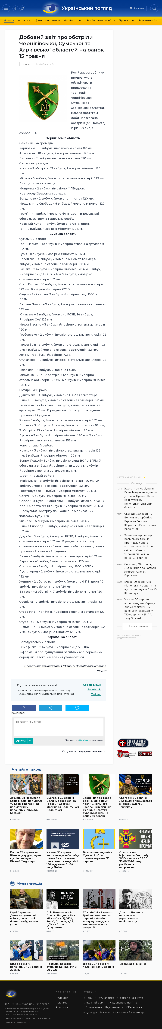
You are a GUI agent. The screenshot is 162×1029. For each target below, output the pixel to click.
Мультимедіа (148, 20)
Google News (92, 684)
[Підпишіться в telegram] (50, 708)
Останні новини (129, 477)
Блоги (106, 1012)
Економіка (135, 1007)
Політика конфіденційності (17, 1022)
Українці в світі (73, 20)
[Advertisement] (137, 687)
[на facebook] (15, 8)
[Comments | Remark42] (58, 735)
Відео (15, 931)
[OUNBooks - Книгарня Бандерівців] (137, 743)
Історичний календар (129, 1012)
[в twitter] (22, 8)
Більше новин (137, 626)
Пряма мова (127, 20)
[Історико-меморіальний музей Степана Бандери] (147, 754)
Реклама (61, 1002)
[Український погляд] (11, 994)
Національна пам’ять (101, 20)
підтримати (138, 8)
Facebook (94, 689)
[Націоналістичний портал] (126, 754)
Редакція (62, 997)
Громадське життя (47, 20)
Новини (9, 20)
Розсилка (62, 1007)
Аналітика (24, 20)
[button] (6, 8)
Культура (91, 1012)
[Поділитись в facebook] (24, 708)
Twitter (96, 694)
